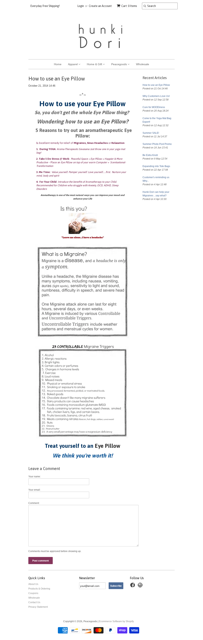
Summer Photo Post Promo (157, 144)
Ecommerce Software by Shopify (116, 621)
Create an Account (100, 6)
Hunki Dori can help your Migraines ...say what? (156, 194)
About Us (33, 584)
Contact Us (34, 602)
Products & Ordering (39, 588)
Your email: (34, 489)
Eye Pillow (107, 446)
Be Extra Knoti (150, 155)
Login (80, 6)
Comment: (33, 503)
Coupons (33, 593)
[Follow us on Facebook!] (133, 586)
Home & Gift (95, 64)
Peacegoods (119, 64)
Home (57, 64)
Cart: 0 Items (129, 6)
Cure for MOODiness (154, 107)
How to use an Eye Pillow (156, 85)
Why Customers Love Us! (156, 96)
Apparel (73, 64)
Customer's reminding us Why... (156, 179)
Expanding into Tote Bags (156, 166)
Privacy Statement (38, 607)
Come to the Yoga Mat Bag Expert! (157, 120)
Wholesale (142, 64)
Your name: (34, 476)
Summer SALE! (151, 133)
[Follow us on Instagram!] (141, 586)
